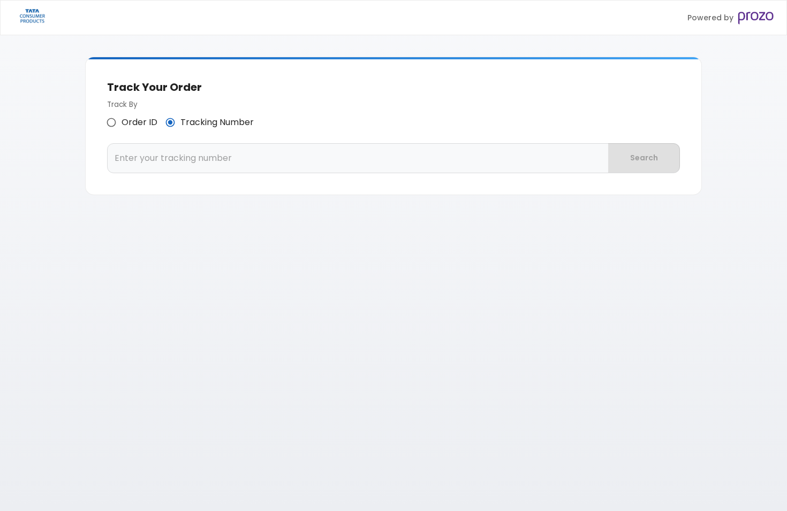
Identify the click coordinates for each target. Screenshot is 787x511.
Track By (122, 104)
